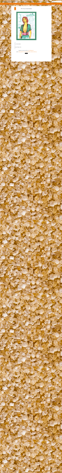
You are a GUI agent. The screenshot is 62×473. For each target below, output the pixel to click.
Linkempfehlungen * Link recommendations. (15, 3)
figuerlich (21, 51)
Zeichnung (35, 51)
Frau (24, 51)
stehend (32, 51)
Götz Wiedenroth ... (31, 50)
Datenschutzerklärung (25, 3)
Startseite (6, 3)
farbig (19, 51)
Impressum (30, 3)
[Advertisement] (43, 21)
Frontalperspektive (28, 51)
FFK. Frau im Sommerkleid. (26, 8)
